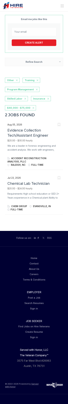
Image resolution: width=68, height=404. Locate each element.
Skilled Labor (14, 98)
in (35, 237)
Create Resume (34, 331)
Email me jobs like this (34, 19)
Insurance (39, 98)
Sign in (34, 308)
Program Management (20, 89)
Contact (34, 263)
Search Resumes (34, 303)
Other (10, 80)
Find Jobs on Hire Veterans (34, 326)
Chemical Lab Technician (28, 183)
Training (29, 80)
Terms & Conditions (34, 279)
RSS (49, 237)
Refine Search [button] (34, 61)
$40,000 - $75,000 (18, 107)
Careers (34, 274)
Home (34, 258)
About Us (34, 269)
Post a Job (34, 297)
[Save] (59, 125)
